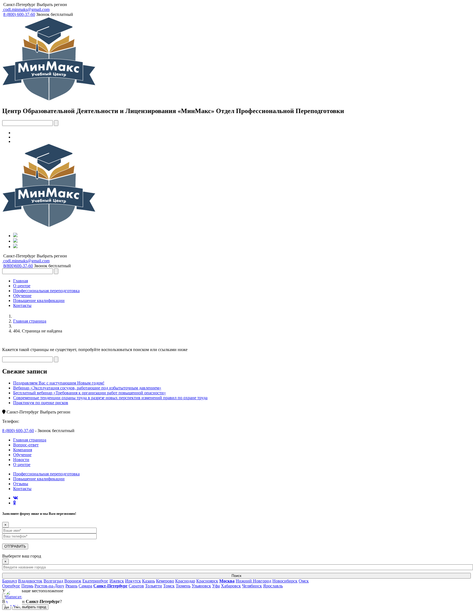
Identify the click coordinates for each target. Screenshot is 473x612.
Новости (21, 459)
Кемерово (165, 581)
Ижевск (116, 581)
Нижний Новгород (253, 581)
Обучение (22, 295)
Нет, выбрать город (30, 607)
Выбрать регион (52, 4)
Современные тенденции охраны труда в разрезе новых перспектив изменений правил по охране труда (110, 397)
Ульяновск (201, 586)
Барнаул (9, 581)
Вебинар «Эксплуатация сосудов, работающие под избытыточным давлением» (87, 388)
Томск (169, 586)
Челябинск (252, 586)
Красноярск (207, 581)
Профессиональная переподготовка (46, 290)
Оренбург (11, 586)
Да (6, 607)
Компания (22, 449)
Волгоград (53, 581)
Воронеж (72, 581)
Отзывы (20, 483)
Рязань (71, 586)
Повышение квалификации (39, 300)
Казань (148, 581)
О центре (21, 285)
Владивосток (30, 581)
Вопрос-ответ (26, 445)
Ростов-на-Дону (49, 586)
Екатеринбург (95, 581)
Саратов (136, 586)
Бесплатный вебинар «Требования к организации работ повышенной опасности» (89, 392)
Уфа (216, 586)
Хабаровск (231, 586)
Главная (20, 280)
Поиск (236, 576)
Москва (227, 581)
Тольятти (153, 586)
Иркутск (133, 581)
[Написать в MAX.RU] (13, 598)
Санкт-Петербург (19, 4)
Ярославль (273, 586)
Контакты (22, 305)
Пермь (27, 586)
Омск (304, 581)
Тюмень (183, 586)
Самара (85, 586)
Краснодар (185, 581)
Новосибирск (285, 581)
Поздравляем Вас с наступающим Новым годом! (58, 383)
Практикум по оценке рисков (40, 402)
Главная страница (29, 321)
